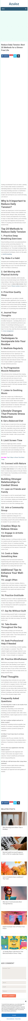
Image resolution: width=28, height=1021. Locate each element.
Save (12, 55)
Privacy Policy (18, 1018)
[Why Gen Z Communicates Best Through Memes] (14, 893)
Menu (3, 9)
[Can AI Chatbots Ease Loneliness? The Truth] (14, 868)
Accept (14, 1015)
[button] (26, 1001)
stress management (8, 331)
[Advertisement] (14, 26)
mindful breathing (7, 254)
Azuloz (14, 4)
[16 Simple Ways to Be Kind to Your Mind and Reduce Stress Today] (14, 942)
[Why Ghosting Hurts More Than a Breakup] (14, 818)
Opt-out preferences (10, 1018)
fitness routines (16, 286)
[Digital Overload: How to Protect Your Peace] (14, 918)
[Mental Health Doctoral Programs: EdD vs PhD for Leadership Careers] (14, 843)
